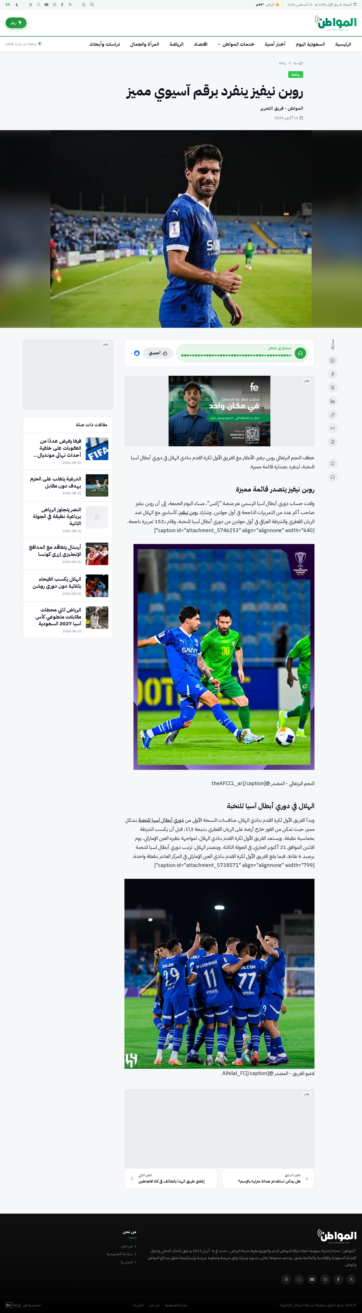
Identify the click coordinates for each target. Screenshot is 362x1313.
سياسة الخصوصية (120, 1254)
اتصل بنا (127, 1262)
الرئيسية (343, 44)
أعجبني (155, 353)
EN (8, 4)
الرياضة (176, 44)
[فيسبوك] (62, 4)
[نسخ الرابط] (332, 415)
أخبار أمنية (275, 44)
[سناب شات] (38, 4)
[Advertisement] (219, 1128)
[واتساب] (332, 360)
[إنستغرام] (54, 4)
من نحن (127, 1246)
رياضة (282, 63)
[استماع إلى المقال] (332, 477)
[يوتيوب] (46, 4)
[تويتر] (70, 4)
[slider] (236, 355)
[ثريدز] (30, 4)
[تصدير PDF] (332, 442)
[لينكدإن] (332, 401)
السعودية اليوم (310, 44)
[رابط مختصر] (332, 428)
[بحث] (92, 4)
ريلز (13, 23)
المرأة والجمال (144, 44)
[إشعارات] (83, 4)
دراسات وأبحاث (104, 44)
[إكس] (332, 388)
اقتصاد (201, 44)
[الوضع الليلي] (17, 4)
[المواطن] (335, 23)
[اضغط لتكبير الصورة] (181, 229)
